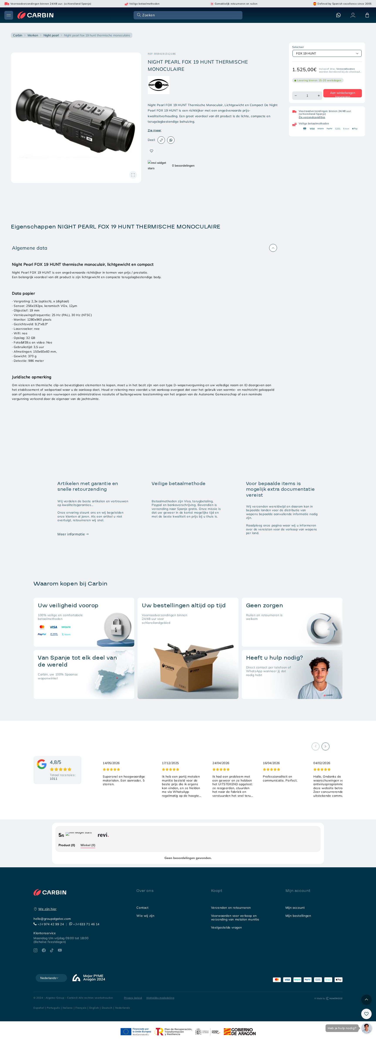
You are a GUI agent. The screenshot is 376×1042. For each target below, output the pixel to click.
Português (53, 1007)
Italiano (68, 1007)
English (94, 1007)
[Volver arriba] (366, 1000)
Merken (33, 35)
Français (81, 1007)
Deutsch (107, 1007)
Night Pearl (51, 35)
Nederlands (122, 1007)
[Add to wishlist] (151, 151)
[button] (187, 15)
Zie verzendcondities (312, 117)
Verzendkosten (345, 68)
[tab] (67, 845)
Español (39, 1007)
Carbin (17, 35)
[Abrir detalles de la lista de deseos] (366, 1014)
